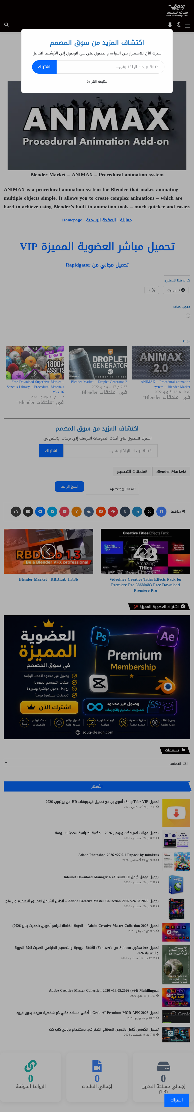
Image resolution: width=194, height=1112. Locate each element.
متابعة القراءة (97, 81)
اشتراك (44, 67)
